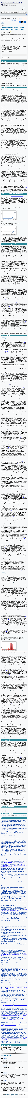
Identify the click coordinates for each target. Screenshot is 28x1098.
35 (15, 551)
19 (22, 428)
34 (5, 547)
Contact (24, 12)
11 (24, 342)
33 (9, 544)
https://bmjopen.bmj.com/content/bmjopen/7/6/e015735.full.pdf (14, 1015)
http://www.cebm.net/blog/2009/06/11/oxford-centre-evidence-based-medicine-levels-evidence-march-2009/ (14, 865)
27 (19, 500)
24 (22, 461)
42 (6, 631)
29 (13, 516)
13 (7, 351)
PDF (20, 18)
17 (23, 387)
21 (8, 435)
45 (11, 703)
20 (19, 431)
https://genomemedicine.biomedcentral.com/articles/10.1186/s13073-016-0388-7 (14, 1038)
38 (21, 570)
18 (23, 405)
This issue (13, 20)
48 (10, 780)
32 (24, 538)
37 (6, 564)
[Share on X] (22, 22)
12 (5, 351)
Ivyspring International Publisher (11, 1094)
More (19, 40)
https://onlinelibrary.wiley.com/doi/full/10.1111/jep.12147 (14, 910)
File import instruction (11, 57)
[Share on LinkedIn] (25, 22)
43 (6, 670)
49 (18, 785)
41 (8, 619)
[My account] (26, 15)
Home (2, 12)
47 (17, 758)
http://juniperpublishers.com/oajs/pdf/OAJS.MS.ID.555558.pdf (14, 1024)
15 (5, 379)
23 (8, 447)
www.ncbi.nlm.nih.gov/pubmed (17, 196)
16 (9, 384)
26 (23, 497)
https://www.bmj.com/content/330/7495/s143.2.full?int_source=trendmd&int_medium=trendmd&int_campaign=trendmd (14, 1019)
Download (4, 57)
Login (20, 12)
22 (20, 437)
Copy (3, 51)
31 (23, 535)
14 (5, 374)
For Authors (7, 12)
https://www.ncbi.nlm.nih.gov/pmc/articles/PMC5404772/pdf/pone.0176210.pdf (14, 954)
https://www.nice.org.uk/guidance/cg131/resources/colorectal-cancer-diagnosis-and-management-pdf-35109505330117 (14, 1006)
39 (1, 611)
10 (25, 321)
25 (17, 463)
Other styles (9, 51)
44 (5, 695)
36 (8, 559)
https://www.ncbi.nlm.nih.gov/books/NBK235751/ (13, 862)
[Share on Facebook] (20, 22)
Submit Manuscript (14, 12)
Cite (2, 22)
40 (25, 616)
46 (12, 746)
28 (15, 503)
